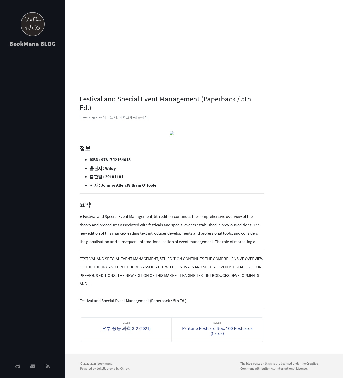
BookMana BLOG (32, 44)
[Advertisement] (32, 131)
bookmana (104, 363)
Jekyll (101, 368)
